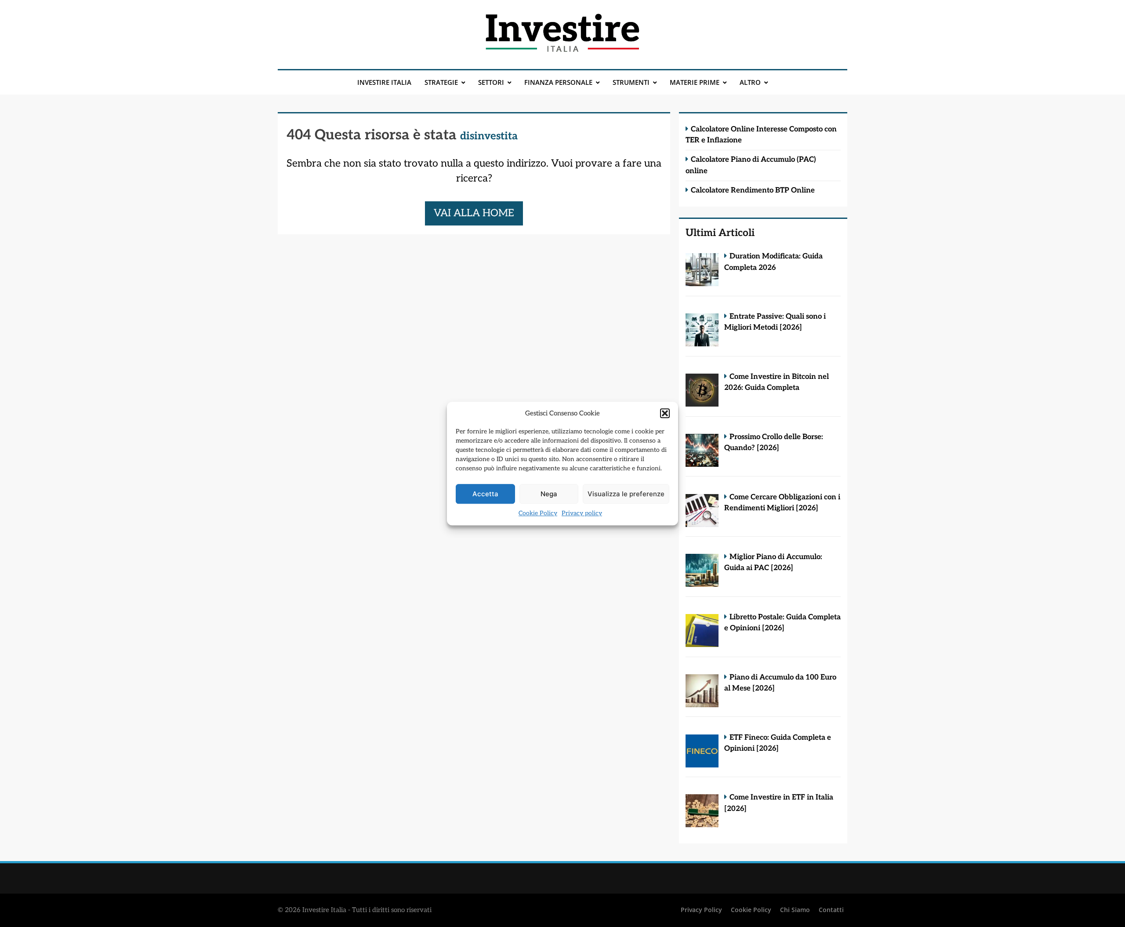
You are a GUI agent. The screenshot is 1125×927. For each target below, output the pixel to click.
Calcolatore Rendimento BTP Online (753, 190)
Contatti (831, 909)
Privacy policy (582, 513)
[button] (664, 413)
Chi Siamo (795, 909)
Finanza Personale (558, 82)
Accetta (485, 494)
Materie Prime (694, 82)
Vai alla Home (474, 213)
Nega (549, 494)
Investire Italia (384, 82)
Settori (491, 82)
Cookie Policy (538, 513)
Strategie (441, 82)
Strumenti (631, 82)
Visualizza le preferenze (626, 494)
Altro (750, 82)
